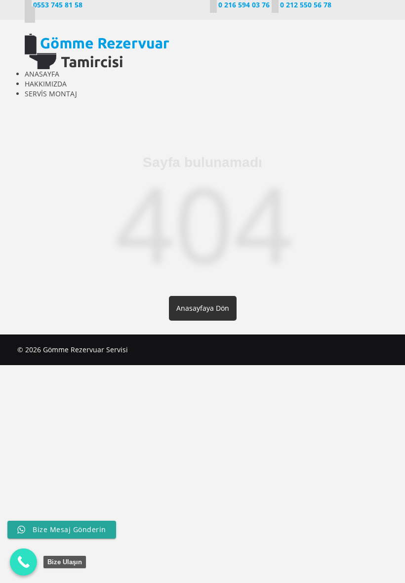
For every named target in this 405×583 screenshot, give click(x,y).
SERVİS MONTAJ (51, 93)
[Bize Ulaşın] (23, 562)
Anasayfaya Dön (202, 308)
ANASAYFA (42, 74)
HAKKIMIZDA (46, 83)
